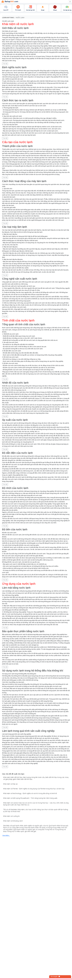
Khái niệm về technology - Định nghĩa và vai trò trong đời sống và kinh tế (30, 793)
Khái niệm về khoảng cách (13, 821)
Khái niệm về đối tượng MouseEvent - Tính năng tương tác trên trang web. (30, 798)
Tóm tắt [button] (5, 63)
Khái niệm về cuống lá (11, 816)
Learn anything (8, 17)
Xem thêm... (6, 835)
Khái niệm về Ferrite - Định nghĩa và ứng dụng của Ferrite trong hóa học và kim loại (33, 789)
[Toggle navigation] (70, 1)
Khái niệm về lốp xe (10, 784)
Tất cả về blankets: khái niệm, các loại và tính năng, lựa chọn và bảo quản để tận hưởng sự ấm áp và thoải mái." (35, 810)
